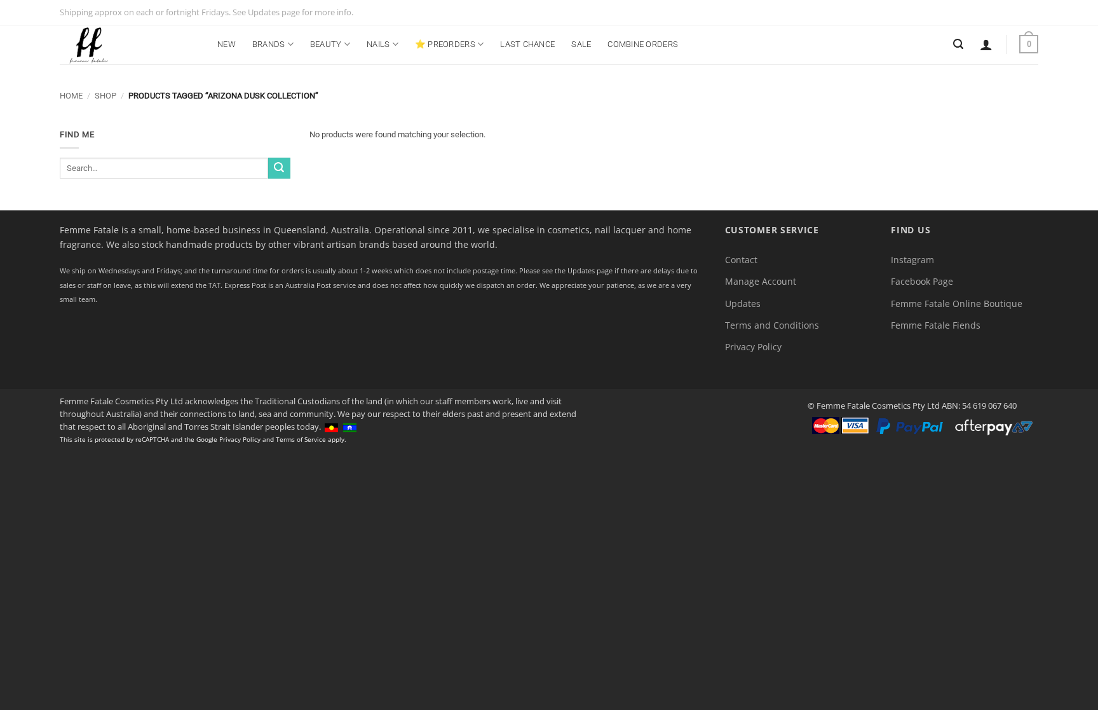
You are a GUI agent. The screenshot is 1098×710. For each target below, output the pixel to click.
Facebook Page (922, 281)
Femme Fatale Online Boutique (956, 303)
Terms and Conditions (772, 325)
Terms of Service (301, 439)
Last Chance (527, 44)
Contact (741, 260)
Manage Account (760, 281)
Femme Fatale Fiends (935, 325)
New (226, 44)
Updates (743, 303)
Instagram (912, 260)
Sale (581, 44)
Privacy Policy (753, 347)
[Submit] (279, 168)
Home (71, 95)
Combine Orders (642, 44)
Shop (105, 95)
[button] (986, 44)
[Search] (958, 44)
